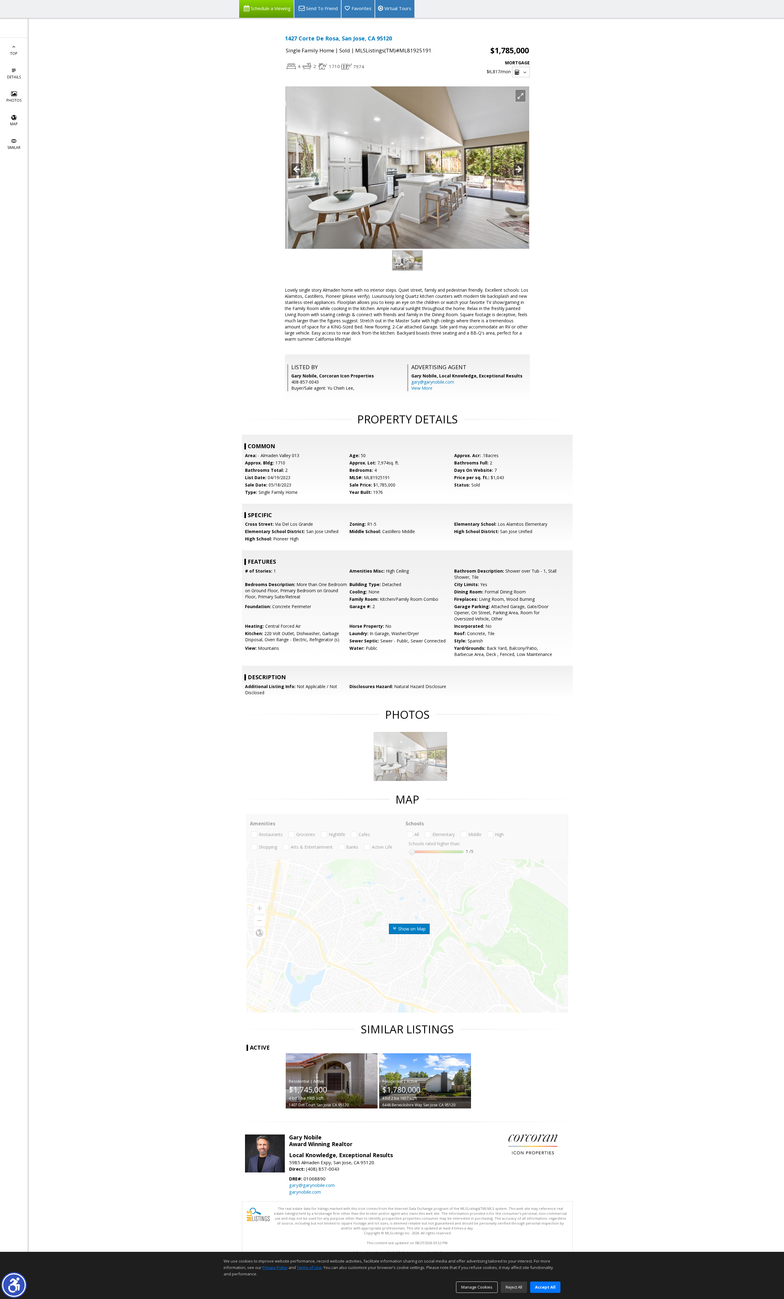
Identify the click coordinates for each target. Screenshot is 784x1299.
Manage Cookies (476, 1287)
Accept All (545, 1287)
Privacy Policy (275, 1267)
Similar (14, 147)
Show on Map (411, 929)
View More (421, 388)
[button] (14, 1285)
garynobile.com (305, 1192)
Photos (13, 100)
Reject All (514, 1287)
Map (14, 124)
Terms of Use (309, 1267)
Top (13, 53)
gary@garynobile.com (432, 382)
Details (14, 77)
